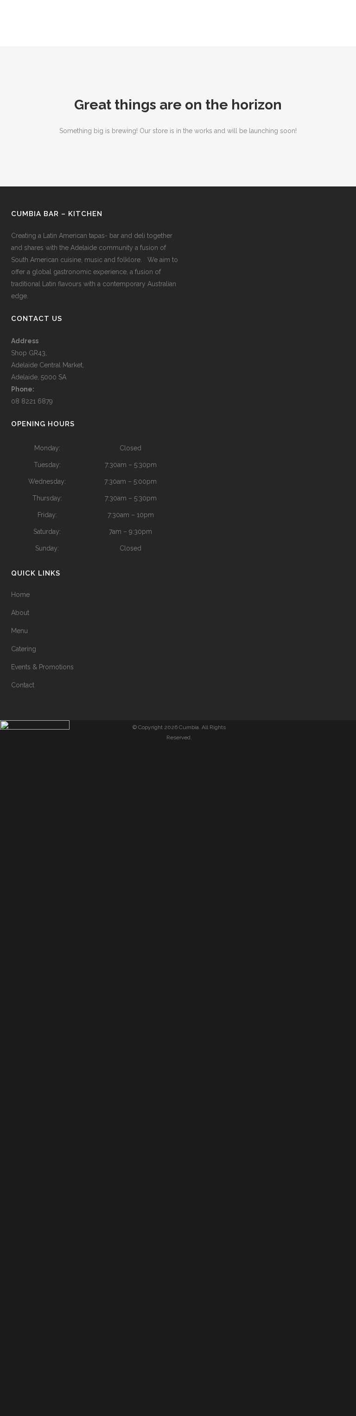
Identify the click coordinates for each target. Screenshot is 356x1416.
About (20, 612)
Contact (22, 685)
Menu (19, 630)
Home (20, 594)
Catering (23, 649)
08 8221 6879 (32, 401)
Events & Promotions (42, 667)
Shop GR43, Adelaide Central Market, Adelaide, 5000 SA (47, 365)
